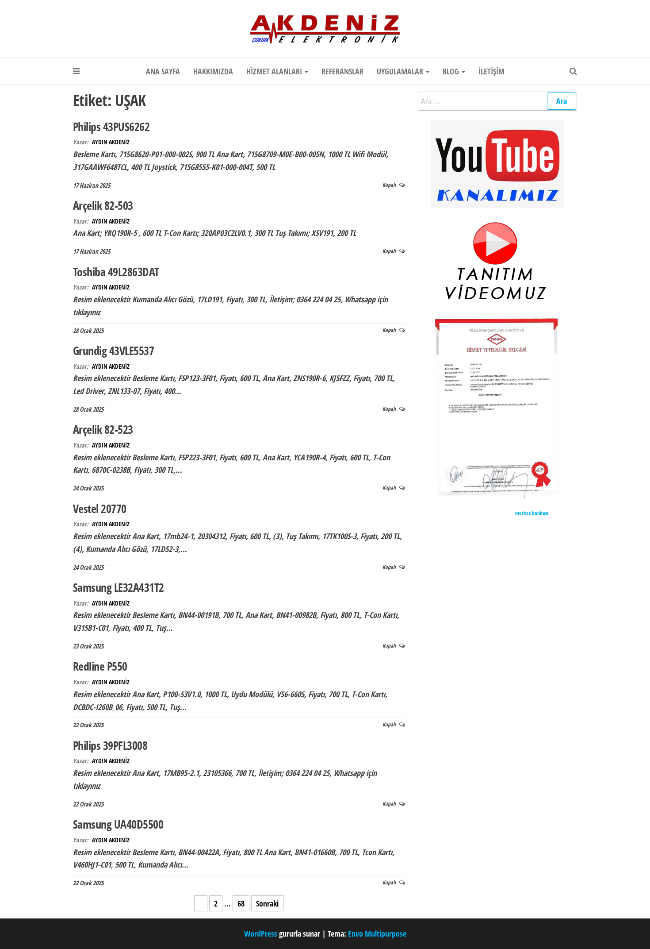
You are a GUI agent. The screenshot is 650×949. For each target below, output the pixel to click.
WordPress (260, 933)
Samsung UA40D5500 (118, 824)
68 (241, 903)
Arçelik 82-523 (103, 429)
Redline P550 (100, 666)
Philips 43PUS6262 (111, 127)
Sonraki (267, 903)
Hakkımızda (213, 71)
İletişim (491, 71)
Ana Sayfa (163, 71)
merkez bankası (531, 513)
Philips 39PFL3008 (110, 745)
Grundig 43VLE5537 (113, 351)
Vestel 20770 (99, 509)
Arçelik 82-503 (103, 205)
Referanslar (342, 71)
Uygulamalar (401, 71)
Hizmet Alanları (275, 71)
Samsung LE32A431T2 (118, 587)
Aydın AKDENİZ (111, 142)
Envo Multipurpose (377, 933)
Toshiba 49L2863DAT (116, 272)
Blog (452, 71)
